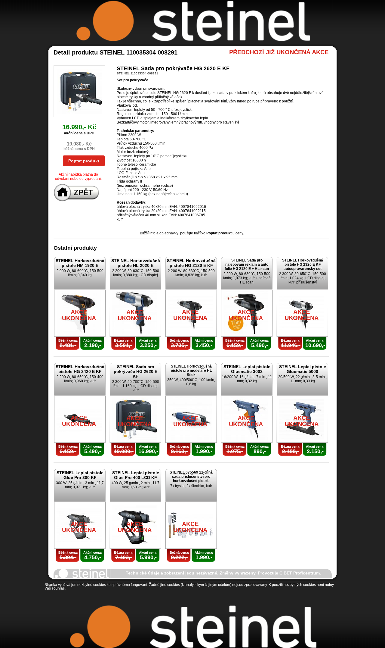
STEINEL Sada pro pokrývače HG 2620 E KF (135, 371)
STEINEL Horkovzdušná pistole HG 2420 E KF (80, 369)
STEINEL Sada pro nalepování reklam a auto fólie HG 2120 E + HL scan (247, 264)
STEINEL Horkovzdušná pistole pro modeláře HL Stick (191, 370)
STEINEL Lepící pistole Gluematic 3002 (246, 369)
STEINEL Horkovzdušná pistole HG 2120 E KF (191, 263)
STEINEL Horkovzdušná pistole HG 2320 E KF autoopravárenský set (302, 264)
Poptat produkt (83, 160)
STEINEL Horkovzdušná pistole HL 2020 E (135, 263)
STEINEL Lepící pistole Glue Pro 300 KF (80, 475)
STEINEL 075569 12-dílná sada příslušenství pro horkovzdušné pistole (191, 476)
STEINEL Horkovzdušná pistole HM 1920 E (80, 263)
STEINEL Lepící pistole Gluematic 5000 (302, 369)
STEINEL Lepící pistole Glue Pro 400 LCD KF (135, 475)
